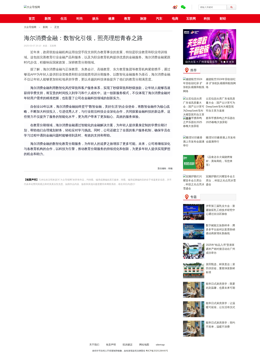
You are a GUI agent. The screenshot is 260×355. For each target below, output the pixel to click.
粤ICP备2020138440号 (157, 351)
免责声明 (111, 344)
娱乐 (95, 18)
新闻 (48, 18)
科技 (207, 18)
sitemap (160, 344)
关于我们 (94, 344)
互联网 (191, 18)
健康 (111, 18)
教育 (127, 18)
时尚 (79, 18)
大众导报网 (30, 27)
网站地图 (144, 344)
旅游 (143, 18)
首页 (32, 18)
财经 (223, 18)
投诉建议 (127, 344)
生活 (63, 18)
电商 (175, 18)
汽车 (159, 18)
